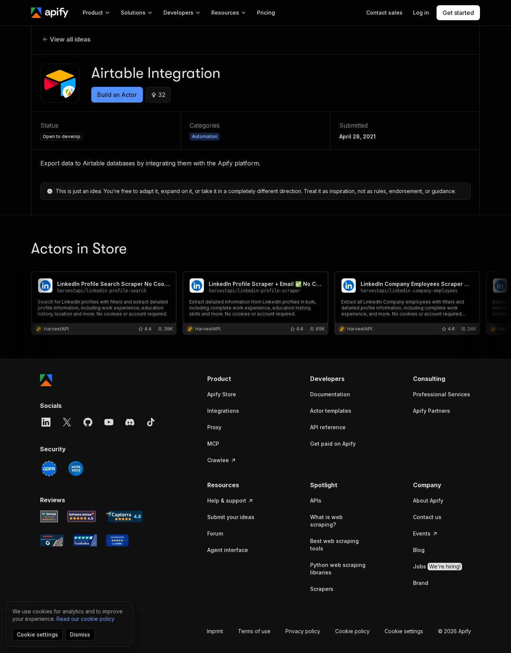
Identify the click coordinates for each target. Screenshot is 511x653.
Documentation (330, 394)
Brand (420, 583)
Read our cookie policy (85, 619)
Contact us (427, 517)
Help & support (226, 500)
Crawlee (218, 460)
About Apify (428, 500)
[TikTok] (151, 422)
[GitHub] (88, 422)
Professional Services (441, 394)
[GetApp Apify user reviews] (49, 516)
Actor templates (330, 411)
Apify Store (221, 394)
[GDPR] (49, 468)
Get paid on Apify (333, 443)
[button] (236, 378)
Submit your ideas (230, 517)
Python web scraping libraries (337, 569)
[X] (67, 422)
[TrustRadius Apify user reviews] (85, 540)
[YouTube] (109, 422)
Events (422, 533)
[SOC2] (76, 468)
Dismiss (80, 634)
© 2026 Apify (454, 631)
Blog (419, 550)
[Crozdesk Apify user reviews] (117, 540)
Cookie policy (352, 631)
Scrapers (321, 589)
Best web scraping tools (334, 545)
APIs (315, 500)
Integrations (223, 411)
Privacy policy (302, 631)
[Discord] (130, 422)
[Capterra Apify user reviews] (124, 516)
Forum (215, 533)
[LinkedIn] (46, 422)
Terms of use (254, 631)
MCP (213, 443)
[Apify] (49, 12)
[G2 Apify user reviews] (52, 540)
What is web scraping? (326, 521)
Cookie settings (404, 631)
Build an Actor (117, 94)
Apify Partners (431, 411)
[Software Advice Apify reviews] (82, 516)
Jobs (436, 566)
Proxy (214, 427)
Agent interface (227, 550)
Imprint (215, 631)
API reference (328, 427)
